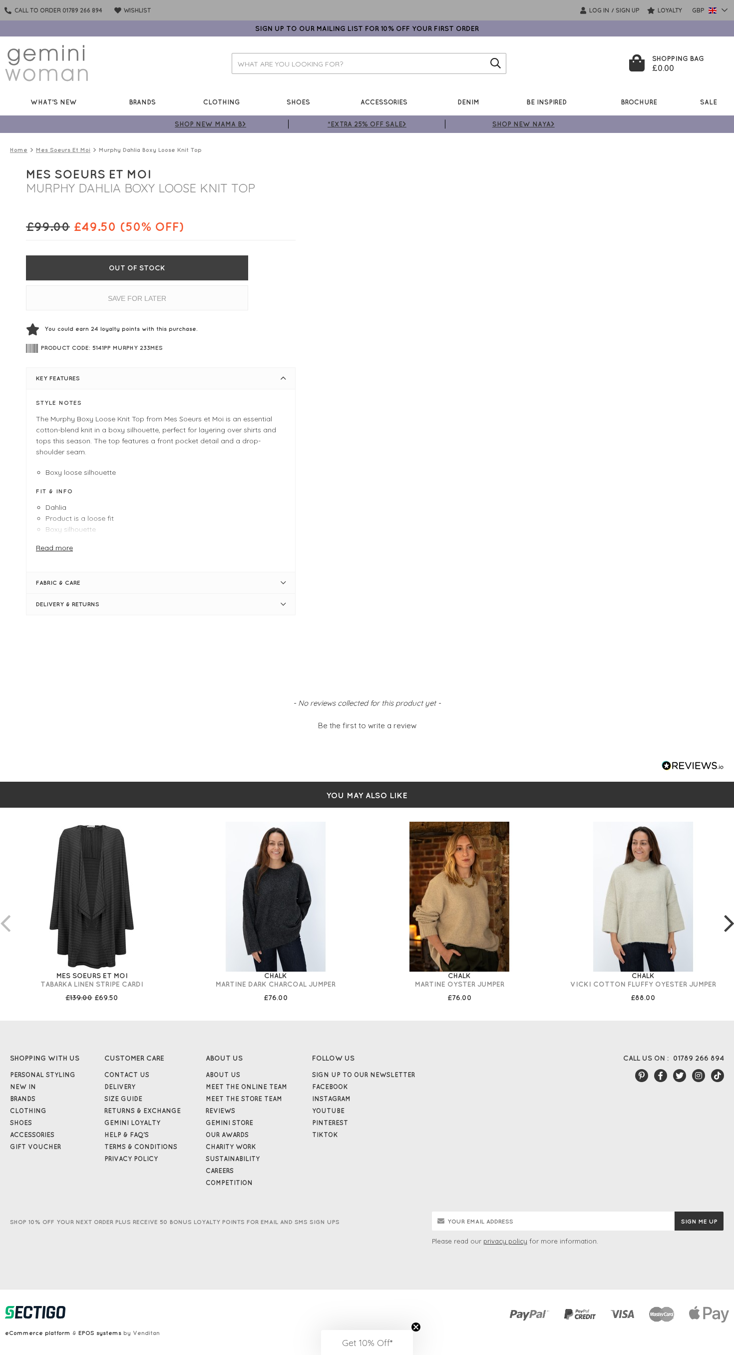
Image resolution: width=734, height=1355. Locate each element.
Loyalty (669, 10)
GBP (699, 10)
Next (729, 913)
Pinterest (330, 1122)
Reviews (220, 1110)
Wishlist (136, 10)
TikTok (325, 1134)
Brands (142, 101)
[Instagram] (698, 1075)
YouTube (328, 1110)
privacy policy (505, 1241)
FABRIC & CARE (58, 582)
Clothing (221, 101)
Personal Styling (42, 1074)
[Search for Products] (496, 63)
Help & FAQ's (126, 1134)
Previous (5, 913)
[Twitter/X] (679, 1075)
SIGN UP (628, 10)
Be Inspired (546, 101)
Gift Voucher (35, 1146)
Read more (54, 547)
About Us (223, 1074)
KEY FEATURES (58, 378)
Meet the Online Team (246, 1086)
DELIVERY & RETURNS (67, 604)
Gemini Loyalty (132, 1122)
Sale (708, 101)
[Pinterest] (641, 1075)
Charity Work (231, 1146)
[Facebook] (660, 1075)
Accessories (384, 101)
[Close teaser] (416, 1327)
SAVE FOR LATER (137, 298)
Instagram (331, 1098)
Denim (468, 101)
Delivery (119, 1086)
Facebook (330, 1086)
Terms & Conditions (140, 1146)
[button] (367, 724)
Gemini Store (229, 1122)
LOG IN (598, 10)
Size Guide (123, 1098)
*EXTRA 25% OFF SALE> (367, 123)
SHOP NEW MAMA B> (210, 123)
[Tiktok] (717, 1075)
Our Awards (227, 1134)
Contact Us (126, 1074)
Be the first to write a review (367, 725)
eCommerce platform (37, 1333)
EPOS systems (99, 1333)
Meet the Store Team (244, 1098)
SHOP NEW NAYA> (523, 123)
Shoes (298, 101)
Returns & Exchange (142, 1110)
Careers (220, 1170)
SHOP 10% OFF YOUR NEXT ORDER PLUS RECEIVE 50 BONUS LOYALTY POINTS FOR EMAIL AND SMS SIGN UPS (175, 1222)
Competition (229, 1182)
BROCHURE (639, 101)
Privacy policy (131, 1158)
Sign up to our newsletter (363, 1074)
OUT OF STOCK (137, 268)
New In (23, 1086)
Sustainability (233, 1158)
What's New (53, 101)
